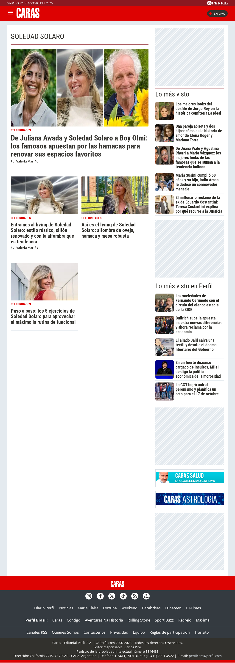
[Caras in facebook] (100, 596)
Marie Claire (88, 608)
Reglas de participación (170, 632)
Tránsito (201, 632)
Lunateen (173, 608)
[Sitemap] (146, 596)
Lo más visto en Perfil (184, 286)
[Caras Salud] (190, 481)
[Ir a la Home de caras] (28, 16)
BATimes (193, 608)
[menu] (10, 13)
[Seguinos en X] (111, 596)
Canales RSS (36, 632)
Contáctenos (95, 632)
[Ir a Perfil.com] (217, 3)
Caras (57, 620)
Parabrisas (151, 608)
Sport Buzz (164, 620)
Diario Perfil (44, 608)
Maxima (203, 620)
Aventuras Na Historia (104, 620)
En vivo (219, 13)
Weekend (129, 608)
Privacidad (119, 632)
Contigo (73, 620)
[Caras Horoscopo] (190, 503)
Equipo (139, 632)
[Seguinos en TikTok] (123, 596)
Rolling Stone (139, 620)
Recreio (184, 620)
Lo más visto (172, 94)
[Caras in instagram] (88, 596)
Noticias (66, 608)
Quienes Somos (65, 632)
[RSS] (134, 596)
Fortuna (110, 608)
